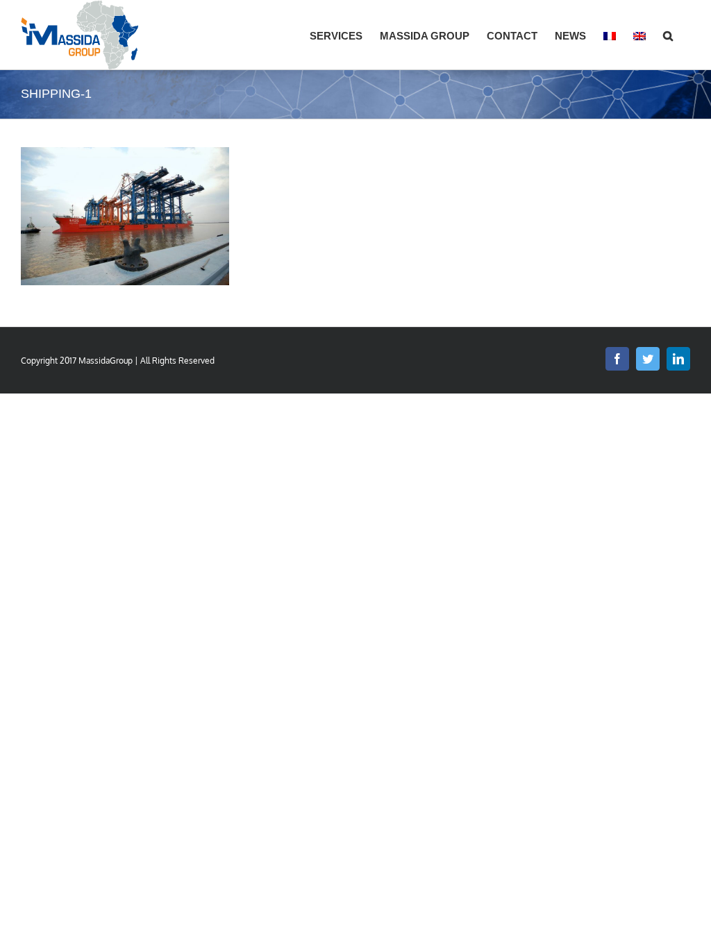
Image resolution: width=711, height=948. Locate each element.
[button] (668, 34)
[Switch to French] (609, 34)
